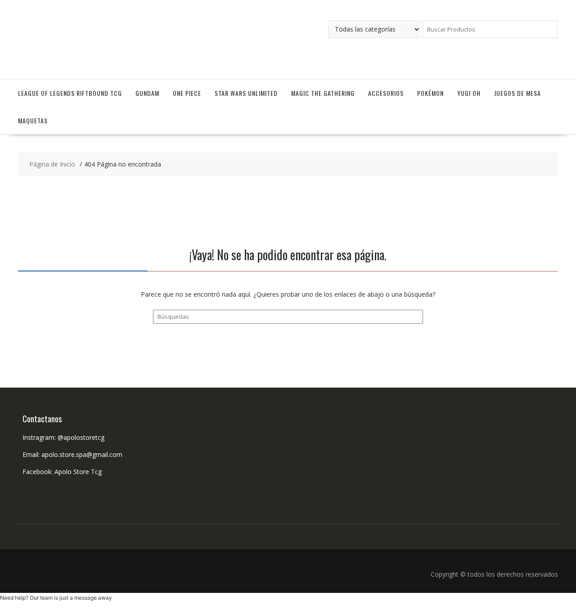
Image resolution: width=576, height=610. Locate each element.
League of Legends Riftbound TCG (70, 93)
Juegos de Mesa (517, 93)
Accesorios (386, 93)
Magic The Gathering (323, 93)
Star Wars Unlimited (246, 93)
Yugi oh (469, 93)
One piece (187, 93)
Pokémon (430, 93)
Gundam (147, 93)
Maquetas (33, 120)
